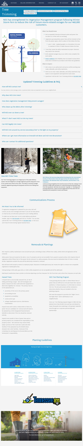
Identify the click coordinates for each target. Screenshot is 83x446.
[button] (41, 86)
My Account (64, 3)
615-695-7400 (77, 76)
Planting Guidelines (29, 13)
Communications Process (44, 11)
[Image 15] (21, 51)
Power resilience (50, 59)
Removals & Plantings (60, 11)
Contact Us (52, 3)
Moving (41, 3)
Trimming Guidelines (29, 11)
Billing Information (28, 3)
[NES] (5, 3)
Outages (14, 3)
